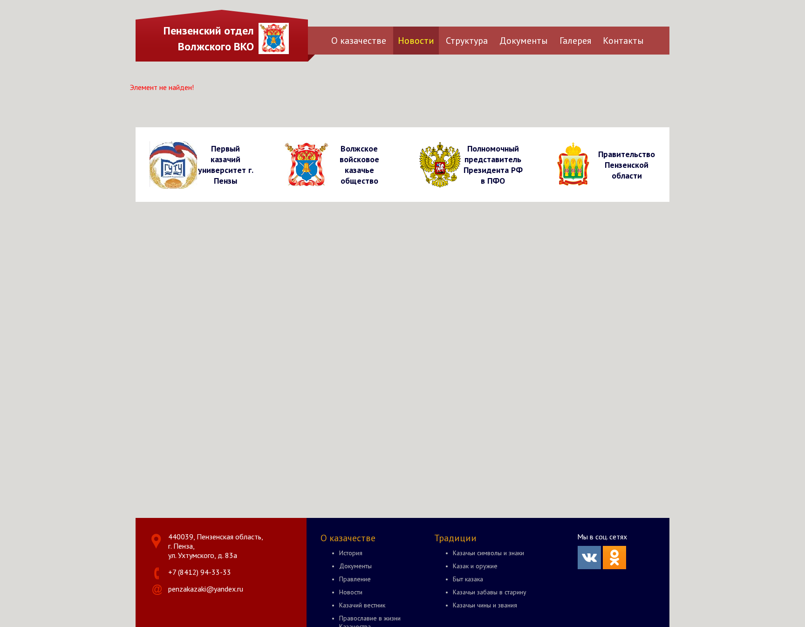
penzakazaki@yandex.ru (205, 588)
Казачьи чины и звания (485, 605)
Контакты (623, 40)
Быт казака (468, 579)
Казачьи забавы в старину (489, 592)
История (350, 553)
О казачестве (358, 40)
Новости (416, 40)
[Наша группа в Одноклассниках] (614, 566)
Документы (523, 40)
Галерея (575, 40)
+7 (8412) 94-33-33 (199, 572)
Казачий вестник (362, 605)
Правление (355, 579)
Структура (467, 40)
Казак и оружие (475, 566)
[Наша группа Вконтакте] (589, 566)
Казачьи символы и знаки (488, 553)
